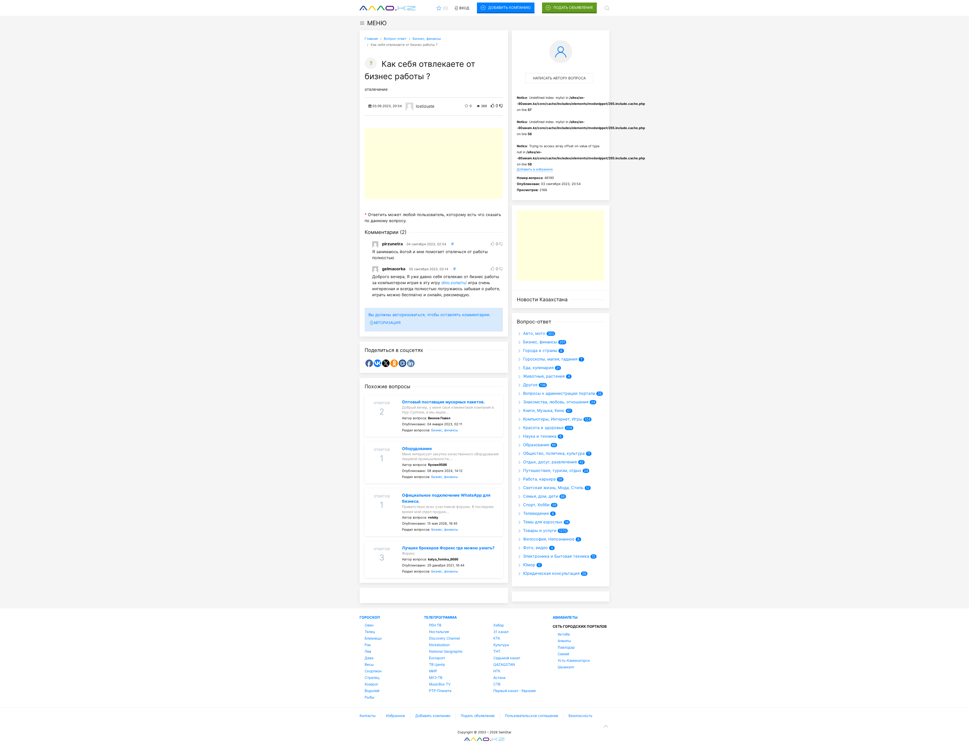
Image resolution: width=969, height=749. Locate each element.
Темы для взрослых (542, 521)
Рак (368, 645)
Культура (501, 645)
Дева (369, 658)
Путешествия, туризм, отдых (551, 470)
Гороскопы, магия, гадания (549, 359)
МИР (433, 671)
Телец (370, 632)
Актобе (564, 634)
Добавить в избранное (535, 169)
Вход (463, 8)
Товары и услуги (539, 530)
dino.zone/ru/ (454, 282)
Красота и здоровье (542, 427)
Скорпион (373, 671)
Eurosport (437, 658)
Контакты (368, 715)
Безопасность (581, 715)
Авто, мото (533, 333)
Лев (368, 651)
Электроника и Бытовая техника (555, 556)
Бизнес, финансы (444, 430)
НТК (496, 671)
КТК (496, 638)
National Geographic (446, 651)
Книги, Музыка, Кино (543, 410)
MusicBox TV (439, 684)
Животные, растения (543, 376)
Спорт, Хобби (536, 504)
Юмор (528, 564)
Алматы (564, 641)
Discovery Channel (444, 638)
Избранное (395, 715)
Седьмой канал (506, 658)
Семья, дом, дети (540, 496)
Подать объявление (573, 7)
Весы (369, 664)
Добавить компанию (509, 7)
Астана (499, 677)
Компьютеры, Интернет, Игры (552, 419)
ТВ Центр (437, 664)
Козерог (371, 684)
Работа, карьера (539, 479)
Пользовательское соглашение (531, 715)
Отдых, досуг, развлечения (549, 461)
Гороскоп (370, 617)
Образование (535, 444)
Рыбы (369, 697)
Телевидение (535, 513)
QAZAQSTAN (504, 664)
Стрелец (372, 677)
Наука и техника (539, 436)
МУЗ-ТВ (435, 677)
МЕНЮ (377, 23)
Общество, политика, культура (553, 453)
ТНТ (496, 651)
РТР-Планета (440, 690)
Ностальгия (439, 632)
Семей (563, 654)
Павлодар (566, 647)
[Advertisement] (434, 163)
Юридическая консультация (551, 573)
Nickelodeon (439, 645)
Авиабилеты (565, 617)
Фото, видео (535, 547)
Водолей (372, 690)
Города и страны (539, 350)
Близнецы (373, 638)
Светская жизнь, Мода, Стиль (552, 487)
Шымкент (566, 667)
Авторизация (386, 322)
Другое (529, 384)
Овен (369, 625)
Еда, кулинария (538, 367)
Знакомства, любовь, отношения (555, 401)
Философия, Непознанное (548, 539)
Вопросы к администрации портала (558, 393)
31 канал (500, 632)
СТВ (496, 684)
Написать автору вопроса (559, 78)
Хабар (498, 625)
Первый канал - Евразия (514, 690)
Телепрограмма (440, 617)
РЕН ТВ (435, 625)
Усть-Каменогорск (574, 660)
